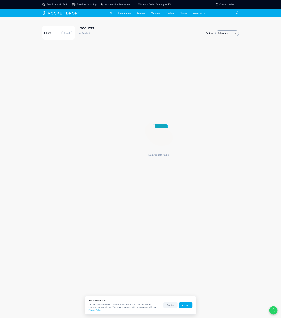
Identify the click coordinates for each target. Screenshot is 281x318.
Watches (155, 13)
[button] (204, 13)
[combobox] (227, 33)
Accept (185, 305)
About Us (198, 13)
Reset (67, 33)
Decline (170, 305)
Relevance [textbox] (222, 33)
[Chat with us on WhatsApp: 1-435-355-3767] (273, 310)
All (111, 13)
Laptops (141, 13)
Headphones (124, 13)
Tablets (170, 13)
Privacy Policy (95, 310)
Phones (183, 13)
